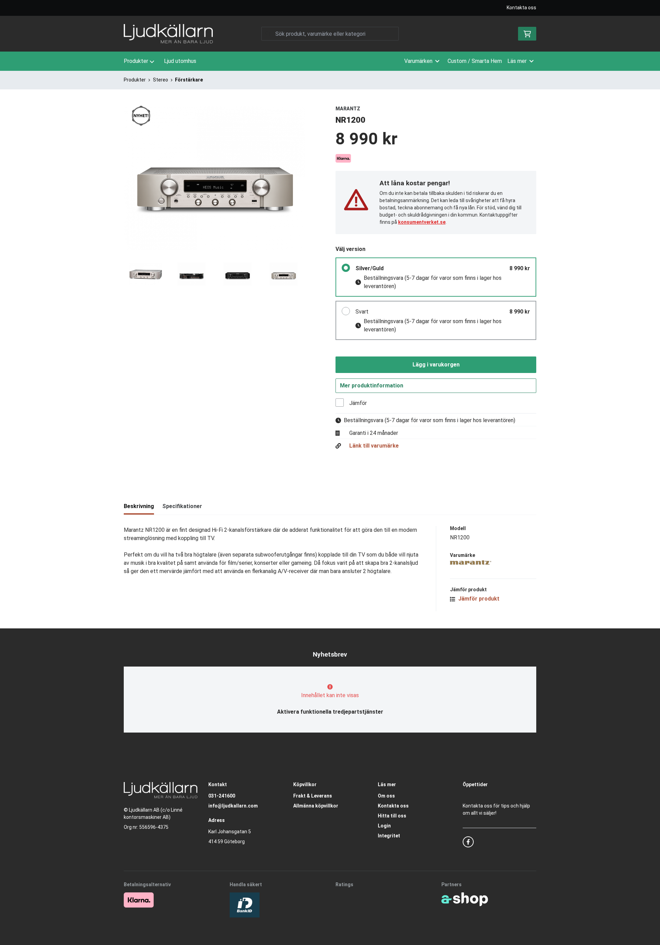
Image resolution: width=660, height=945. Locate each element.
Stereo (160, 80)
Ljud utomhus (180, 61)
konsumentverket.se (422, 222)
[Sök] (268, 34)
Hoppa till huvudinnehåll (327, 9)
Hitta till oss (392, 815)
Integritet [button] (389, 835)
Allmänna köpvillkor (315, 806)
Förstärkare (189, 80)
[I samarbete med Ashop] (464, 899)
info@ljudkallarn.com (233, 806)
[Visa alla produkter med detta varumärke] (493, 562)
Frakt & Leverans (312, 796)
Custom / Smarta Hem (475, 61)
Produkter (136, 61)
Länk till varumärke (374, 446)
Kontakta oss (521, 7)
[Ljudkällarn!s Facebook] (468, 841)
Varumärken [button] (418, 61)
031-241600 (221, 796)
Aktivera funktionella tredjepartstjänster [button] (330, 711)
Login (384, 825)
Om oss (386, 796)
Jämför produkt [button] (478, 598)
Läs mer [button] (517, 61)
